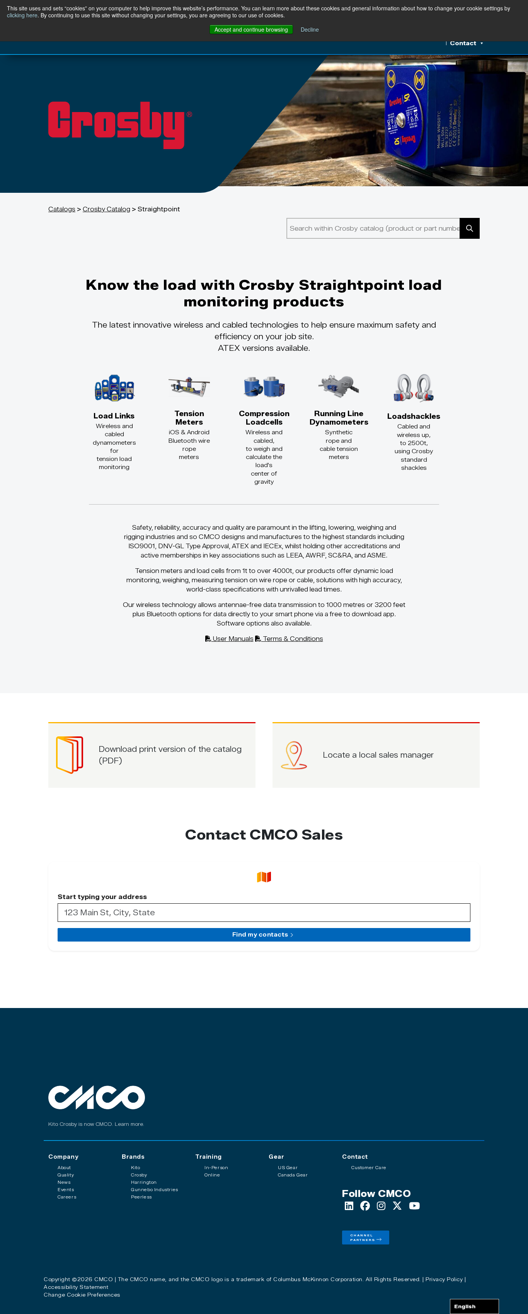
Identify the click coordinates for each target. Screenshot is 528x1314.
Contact (463, 43)
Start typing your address (102, 897)
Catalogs (61, 209)
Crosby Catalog (106, 209)
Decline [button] (310, 29)
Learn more (129, 1124)
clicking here (22, 15)
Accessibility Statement (76, 1287)
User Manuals (232, 639)
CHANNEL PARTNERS (362, 1237)
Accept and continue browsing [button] (251, 29)
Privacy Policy (444, 1279)
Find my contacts (260, 934)
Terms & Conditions (292, 639)
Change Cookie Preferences (82, 1295)
